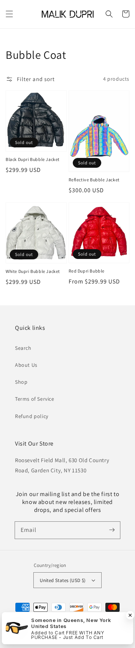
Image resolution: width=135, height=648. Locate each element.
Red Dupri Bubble (87, 271)
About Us (26, 365)
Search (23, 348)
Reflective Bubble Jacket (94, 179)
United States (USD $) (63, 580)
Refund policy (31, 416)
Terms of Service (34, 398)
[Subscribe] (112, 530)
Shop (21, 381)
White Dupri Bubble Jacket (33, 271)
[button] (9, 14)
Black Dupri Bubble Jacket (33, 159)
